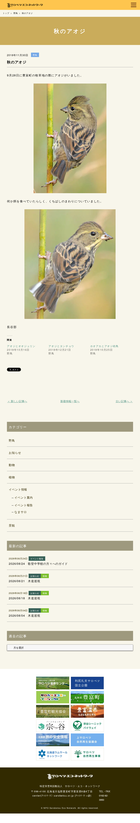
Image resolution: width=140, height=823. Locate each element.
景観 (12, 525)
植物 (12, 477)
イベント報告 (23, 505)
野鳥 (12, 440)
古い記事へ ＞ (124, 401)
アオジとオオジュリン (21, 346)
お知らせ (15, 453)
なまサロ (20, 512)
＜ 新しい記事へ (17, 401)
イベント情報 (18, 489)
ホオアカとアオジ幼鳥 (104, 346)
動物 (12, 465)
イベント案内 (23, 497)
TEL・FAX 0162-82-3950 (104, 796)
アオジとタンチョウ (61, 346)
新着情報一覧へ (69, 401)
